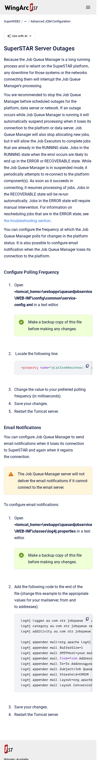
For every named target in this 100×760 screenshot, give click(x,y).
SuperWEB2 (12, 21)
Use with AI (19, 36)
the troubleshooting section (27, 220)
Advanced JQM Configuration (50, 21)
